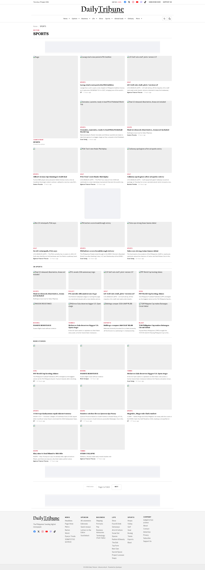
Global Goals (118, 19)
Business (85, 19)
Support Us (167, 2)
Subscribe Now (155, 2)
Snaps (114, 558)
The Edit (115, 542)
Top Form (115, 546)
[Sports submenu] (112, 18)
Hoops (130, 521)
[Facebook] (125, 2)
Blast (130, 542)
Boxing (130, 533)
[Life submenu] (96, 18)
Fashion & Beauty (118, 539)
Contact (146, 529)
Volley (130, 524)
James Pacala (132, 135)
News (65, 19)
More (138, 19)
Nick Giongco (84, 379)
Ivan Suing (83, 139)
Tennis (130, 536)
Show (101, 19)
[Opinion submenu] (79, 18)
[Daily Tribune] (102, 9)
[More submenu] (141, 18)
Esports (130, 539)
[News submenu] (69, 18)
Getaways (116, 527)
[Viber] (141, 2)
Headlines (68, 521)
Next (116, 486)
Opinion (74, 19)
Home (35, 26)
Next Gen (115, 549)
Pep (97, 527)
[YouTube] (137, 2)
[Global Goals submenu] (125, 18)
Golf (129, 527)
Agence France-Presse (134, 92)
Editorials (84, 524)
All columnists (86, 521)
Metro (67, 527)
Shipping (99, 521)
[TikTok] (145, 2)
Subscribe (147, 538)
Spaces (114, 536)
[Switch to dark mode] (170, 19)
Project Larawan (118, 555)
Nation (67, 530)
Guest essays (86, 527)
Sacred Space (117, 552)
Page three (69, 524)
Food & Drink (116, 524)
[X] (129, 2)
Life (93, 19)
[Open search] (164, 19)
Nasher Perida (132, 184)
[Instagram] (133, 2)
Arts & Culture (117, 530)
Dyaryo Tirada (70, 536)
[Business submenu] (89, 18)
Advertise (147, 532)
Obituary (131, 19)
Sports (107, 19)
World (67, 533)
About (145, 526)
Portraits (99, 524)
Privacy (146, 535)
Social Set (115, 533)
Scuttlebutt (85, 535)
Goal (129, 530)
